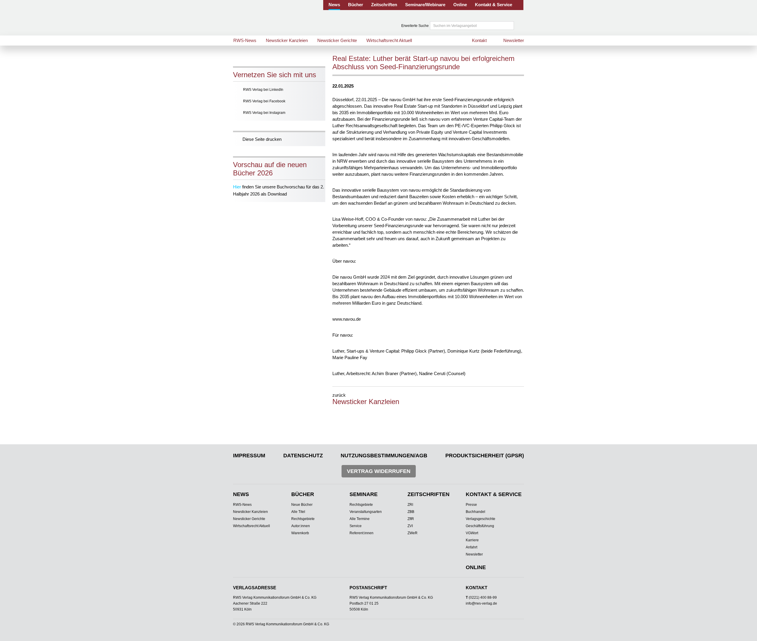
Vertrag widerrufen (378, 471)
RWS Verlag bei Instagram (264, 113)
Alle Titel (298, 512)
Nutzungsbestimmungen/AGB (384, 455)
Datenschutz (303, 455)
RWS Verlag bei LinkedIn (263, 90)
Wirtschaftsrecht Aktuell (389, 40)
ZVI (410, 526)
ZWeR (412, 533)
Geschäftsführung (480, 526)
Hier (237, 186)
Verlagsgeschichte (480, 519)
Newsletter (513, 40)
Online (460, 4)
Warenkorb (300, 533)
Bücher (355, 4)
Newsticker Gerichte (337, 40)
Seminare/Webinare (425, 4)
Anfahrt (471, 547)
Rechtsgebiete (303, 519)
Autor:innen (300, 526)
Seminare (364, 494)
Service (356, 526)
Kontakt (479, 40)
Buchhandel (475, 512)
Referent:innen (361, 533)
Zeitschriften (384, 4)
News (334, 4)
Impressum (249, 455)
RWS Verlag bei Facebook (264, 101)
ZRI (410, 505)
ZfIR (410, 519)
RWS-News (244, 40)
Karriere (472, 540)
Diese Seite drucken (262, 139)
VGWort (472, 533)
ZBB (410, 512)
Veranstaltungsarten (366, 512)
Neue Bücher (302, 505)
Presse (471, 505)
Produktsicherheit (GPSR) (484, 455)
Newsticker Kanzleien (287, 40)
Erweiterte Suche (415, 26)
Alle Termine (360, 519)
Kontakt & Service (493, 4)
